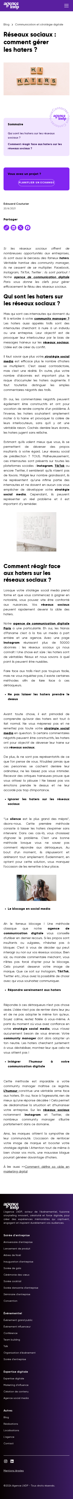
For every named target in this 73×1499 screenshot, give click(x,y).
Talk (6, 1346)
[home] (11, 6)
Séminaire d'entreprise (17, 1294)
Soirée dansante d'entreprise (21, 1288)
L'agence (9, 1437)
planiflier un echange (36, 182)
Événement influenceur (17, 1327)
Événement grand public (18, 1320)
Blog (6, 1417)
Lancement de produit (17, 1249)
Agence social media (16, 1398)
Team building (12, 1340)
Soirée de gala (12, 1268)
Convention (10, 1301)
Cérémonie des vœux (16, 1275)
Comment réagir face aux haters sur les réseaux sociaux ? (35, 146)
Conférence (11, 1333)
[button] (65, 5)
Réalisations (11, 1424)
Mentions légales (14, 1471)
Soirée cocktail (12, 1281)
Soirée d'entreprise (15, 1359)
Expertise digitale (14, 1378)
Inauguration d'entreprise (18, 1262)
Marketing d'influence (16, 1385)
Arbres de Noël (12, 1255)
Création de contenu (16, 1391)
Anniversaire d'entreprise (18, 1242)
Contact (9, 1443)
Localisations (11, 1430)
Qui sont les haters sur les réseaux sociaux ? (31, 135)
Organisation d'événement (20, 1353)
